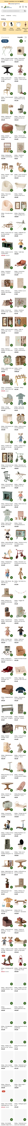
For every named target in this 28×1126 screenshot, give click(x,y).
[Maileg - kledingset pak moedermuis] (7, 902)
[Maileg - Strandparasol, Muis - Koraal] (7, 1018)
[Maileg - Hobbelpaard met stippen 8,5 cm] (7, 554)
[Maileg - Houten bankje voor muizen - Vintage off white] (7, 709)
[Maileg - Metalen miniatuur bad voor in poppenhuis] (20, 186)
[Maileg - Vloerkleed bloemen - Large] (20, 147)
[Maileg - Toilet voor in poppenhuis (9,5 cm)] (20, 109)
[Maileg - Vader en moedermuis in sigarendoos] (20, 321)
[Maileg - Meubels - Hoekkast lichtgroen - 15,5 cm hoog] (7, 844)
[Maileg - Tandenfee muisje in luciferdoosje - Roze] (20, 341)
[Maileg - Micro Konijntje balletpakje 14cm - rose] (7, 1096)
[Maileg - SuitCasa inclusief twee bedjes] (7, 283)
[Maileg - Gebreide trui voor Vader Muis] (20, 689)
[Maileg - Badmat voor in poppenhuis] (20, 283)
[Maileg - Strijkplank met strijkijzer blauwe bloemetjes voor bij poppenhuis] (20, 225)
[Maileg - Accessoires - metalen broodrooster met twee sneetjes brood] (7, 805)
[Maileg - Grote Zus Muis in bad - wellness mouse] (20, 167)
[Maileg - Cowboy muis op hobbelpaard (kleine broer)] (7, 825)
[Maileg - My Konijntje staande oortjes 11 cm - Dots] (7, 1115)
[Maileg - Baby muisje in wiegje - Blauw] (20, 1076)
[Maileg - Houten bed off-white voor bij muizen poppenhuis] (20, 941)
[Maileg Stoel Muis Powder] (20, 651)
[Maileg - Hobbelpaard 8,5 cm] (7, 960)
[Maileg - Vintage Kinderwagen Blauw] (7, 399)
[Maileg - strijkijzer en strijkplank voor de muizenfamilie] (20, 476)
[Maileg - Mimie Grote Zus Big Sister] (20, 496)
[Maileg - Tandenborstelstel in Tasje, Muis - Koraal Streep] (7, 999)
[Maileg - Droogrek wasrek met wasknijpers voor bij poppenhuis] (7, 50)
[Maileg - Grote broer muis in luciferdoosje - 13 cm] (7, 457)
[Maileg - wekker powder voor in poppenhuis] (20, 418)
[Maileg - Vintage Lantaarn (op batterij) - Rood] (20, 960)
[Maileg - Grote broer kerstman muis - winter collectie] (7, 302)
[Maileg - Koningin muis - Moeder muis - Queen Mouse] (7, 631)
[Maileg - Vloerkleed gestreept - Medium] (20, 709)
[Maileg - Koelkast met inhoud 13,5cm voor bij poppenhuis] (20, 89)
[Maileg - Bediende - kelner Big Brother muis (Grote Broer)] (20, 999)
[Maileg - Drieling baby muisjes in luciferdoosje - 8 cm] (7, 147)
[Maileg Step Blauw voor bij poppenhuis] (20, 825)
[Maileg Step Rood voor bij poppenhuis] (20, 1018)
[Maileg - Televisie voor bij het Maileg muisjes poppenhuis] (20, 534)
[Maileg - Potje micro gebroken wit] (7, 186)
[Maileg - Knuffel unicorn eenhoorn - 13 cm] (20, 747)
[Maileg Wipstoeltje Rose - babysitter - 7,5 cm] (20, 786)
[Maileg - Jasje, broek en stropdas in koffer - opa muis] (7, 980)
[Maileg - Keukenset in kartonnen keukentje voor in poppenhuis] (7, 651)
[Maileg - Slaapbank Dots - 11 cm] (7, 689)
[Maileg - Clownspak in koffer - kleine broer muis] (7, 380)
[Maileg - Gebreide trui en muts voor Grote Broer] (20, 1115)
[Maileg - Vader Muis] (20, 244)
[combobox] (14, 11)
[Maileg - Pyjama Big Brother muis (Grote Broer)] (20, 399)
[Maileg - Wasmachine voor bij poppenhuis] (20, 50)
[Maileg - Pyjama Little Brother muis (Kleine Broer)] (7, 515)
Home (2, 15)
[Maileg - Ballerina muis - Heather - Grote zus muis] (20, 70)
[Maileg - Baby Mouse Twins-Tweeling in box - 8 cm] (20, 205)
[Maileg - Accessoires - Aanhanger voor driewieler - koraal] (20, 263)
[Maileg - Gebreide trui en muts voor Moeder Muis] (20, 1057)
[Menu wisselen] (2, 7)
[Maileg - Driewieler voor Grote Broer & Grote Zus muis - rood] (20, 554)
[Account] (20, 7)
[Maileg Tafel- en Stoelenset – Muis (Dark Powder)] (20, 902)
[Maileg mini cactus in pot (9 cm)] (20, 1038)
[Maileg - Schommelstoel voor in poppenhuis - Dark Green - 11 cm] (7, 476)
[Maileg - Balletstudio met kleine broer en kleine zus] (7, 863)
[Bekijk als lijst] (25, 41)
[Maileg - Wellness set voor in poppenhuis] (7, 109)
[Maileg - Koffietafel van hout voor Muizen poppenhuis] (20, 728)
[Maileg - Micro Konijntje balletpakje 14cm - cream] (7, 1057)
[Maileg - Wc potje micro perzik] (7, 205)
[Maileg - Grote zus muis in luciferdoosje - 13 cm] (7, 321)
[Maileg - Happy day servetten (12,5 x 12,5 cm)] (20, 670)
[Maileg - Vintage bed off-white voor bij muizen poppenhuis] (20, 805)
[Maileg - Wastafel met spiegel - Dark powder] (7, 612)
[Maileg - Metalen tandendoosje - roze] (7, 128)
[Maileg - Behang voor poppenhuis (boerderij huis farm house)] (7, 593)
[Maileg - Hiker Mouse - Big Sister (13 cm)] (7, 573)
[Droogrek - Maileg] (20, 380)
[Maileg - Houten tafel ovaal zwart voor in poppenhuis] (7, 70)
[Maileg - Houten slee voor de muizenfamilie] (7, 225)
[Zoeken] (25, 11)
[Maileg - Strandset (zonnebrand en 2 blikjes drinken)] (20, 767)
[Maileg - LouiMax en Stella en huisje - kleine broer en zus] (7, 941)
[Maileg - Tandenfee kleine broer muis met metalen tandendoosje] (20, 612)
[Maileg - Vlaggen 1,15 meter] (20, 593)
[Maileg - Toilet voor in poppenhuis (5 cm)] (20, 844)
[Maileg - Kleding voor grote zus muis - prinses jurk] (7, 1038)
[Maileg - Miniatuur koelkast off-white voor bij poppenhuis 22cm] (7, 341)
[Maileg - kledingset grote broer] (20, 1096)
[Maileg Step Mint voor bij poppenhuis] (7, 767)
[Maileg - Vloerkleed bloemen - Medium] (7, 263)
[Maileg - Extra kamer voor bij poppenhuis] (7, 418)
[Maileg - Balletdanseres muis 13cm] (7, 747)
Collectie (8, 15)
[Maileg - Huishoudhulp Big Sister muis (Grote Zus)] (7, 534)
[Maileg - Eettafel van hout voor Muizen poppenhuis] (7, 786)
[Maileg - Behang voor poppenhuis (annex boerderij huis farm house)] (20, 883)
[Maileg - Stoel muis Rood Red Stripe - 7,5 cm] (7, 921)
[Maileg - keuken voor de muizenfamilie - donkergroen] (7, 244)
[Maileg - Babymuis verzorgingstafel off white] (7, 1076)
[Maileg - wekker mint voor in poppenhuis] (7, 360)
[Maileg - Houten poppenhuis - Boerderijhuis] (20, 360)
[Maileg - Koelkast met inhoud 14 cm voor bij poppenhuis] (7, 438)
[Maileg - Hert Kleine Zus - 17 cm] (20, 573)
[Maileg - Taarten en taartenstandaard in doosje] (20, 921)
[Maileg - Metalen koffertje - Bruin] (7, 728)
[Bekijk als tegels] (21, 41)
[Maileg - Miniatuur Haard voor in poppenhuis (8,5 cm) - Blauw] (7, 496)
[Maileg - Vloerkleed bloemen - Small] (20, 302)
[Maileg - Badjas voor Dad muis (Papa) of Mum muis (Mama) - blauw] (20, 980)
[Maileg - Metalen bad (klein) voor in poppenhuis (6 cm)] (20, 128)
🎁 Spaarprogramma (14, 3)
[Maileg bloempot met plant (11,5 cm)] (7, 883)
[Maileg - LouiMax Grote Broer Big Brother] (20, 438)
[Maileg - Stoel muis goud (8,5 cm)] (7, 89)
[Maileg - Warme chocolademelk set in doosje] (20, 515)
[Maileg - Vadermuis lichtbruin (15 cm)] (20, 631)
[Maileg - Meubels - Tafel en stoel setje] (7, 167)
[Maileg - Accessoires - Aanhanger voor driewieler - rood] (7, 670)
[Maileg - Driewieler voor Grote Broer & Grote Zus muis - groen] (20, 457)
